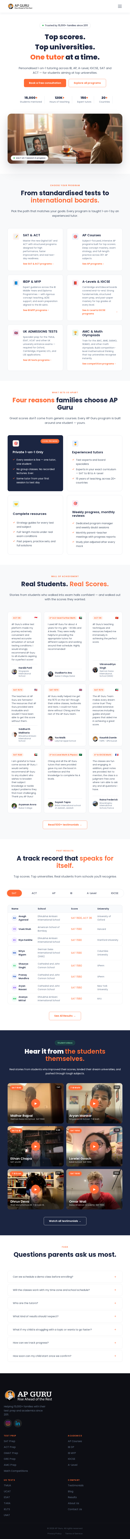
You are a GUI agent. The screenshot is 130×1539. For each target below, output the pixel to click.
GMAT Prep (11, 1453)
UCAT (7, 1491)
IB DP (71, 1447)
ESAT (7, 1497)
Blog (70, 1491)
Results (72, 1497)
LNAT (7, 1515)
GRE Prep (10, 1459)
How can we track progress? (31, 1343)
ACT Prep (10, 1447)
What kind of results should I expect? (35, 1316)
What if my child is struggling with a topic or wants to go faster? (52, 1329)
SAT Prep (9, 1441)
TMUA (7, 1485)
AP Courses (75, 1441)
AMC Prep (10, 1465)
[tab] (14, 893)
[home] (20, 6)
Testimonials (76, 1485)
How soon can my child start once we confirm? (42, 1356)
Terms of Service (74, 1533)
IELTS (7, 1509)
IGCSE (71, 1459)
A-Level (72, 1465)
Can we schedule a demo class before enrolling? (43, 1277)
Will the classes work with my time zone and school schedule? (51, 1290)
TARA (7, 1503)
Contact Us (75, 1509)
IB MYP (72, 1453)
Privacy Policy (55, 1533)
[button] (119, 6)
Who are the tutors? (25, 1303)
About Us (73, 1503)
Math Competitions (16, 1471)
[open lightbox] (36, 1103)
